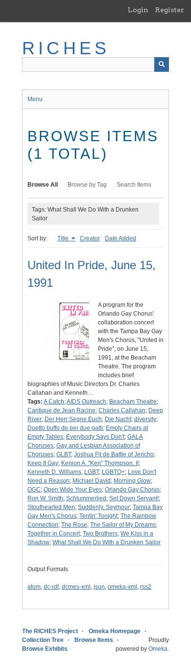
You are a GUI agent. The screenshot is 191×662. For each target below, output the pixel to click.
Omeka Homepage (115, 631)
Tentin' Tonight (98, 516)
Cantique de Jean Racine (61, 410)
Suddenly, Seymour (104, 507)
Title (63, 238)
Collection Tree (43, 640)
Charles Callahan (121, 410)
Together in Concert (53, 533)
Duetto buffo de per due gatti (65, 428)
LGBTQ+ (113, 472)
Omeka (157, 648)
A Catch (54, 401)
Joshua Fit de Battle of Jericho (114, 454)
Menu (35, 99)
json (99, 586)
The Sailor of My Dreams (123, 524)
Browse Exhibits (45, 648)
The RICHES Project (50, 631)
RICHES (66, 48)
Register (169, 10)
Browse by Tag (87, 184)
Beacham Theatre (133, 401)
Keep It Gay (42, 463)
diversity (145, 419)
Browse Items (93, 640)
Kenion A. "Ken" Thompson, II (100, 463)
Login (138, 10)
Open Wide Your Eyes (73, 489)
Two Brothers (100, 533)
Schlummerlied (86, 498)
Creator (90, 238)
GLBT (63, 454)
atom (34, 586)
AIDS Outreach (86, 401)
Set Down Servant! (134, 498)
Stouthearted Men (51, 507)
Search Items (134, 184)
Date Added (120, 238)
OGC (34, 489)
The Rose (74, 524)
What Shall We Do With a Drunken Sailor (106, 542)
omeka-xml (122, 586)
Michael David (91, 480)
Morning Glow (132, 480)
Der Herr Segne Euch (73, 419)
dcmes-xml (76, 586)
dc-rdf (51, 586)
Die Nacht (118, 419)
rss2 (145, 586)
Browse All (42, 184)
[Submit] (161, 64)
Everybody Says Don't (95, 436)
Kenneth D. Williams (54, 472)
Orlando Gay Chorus (132, 489)
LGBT (91, 472)
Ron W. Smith (45, 498)
